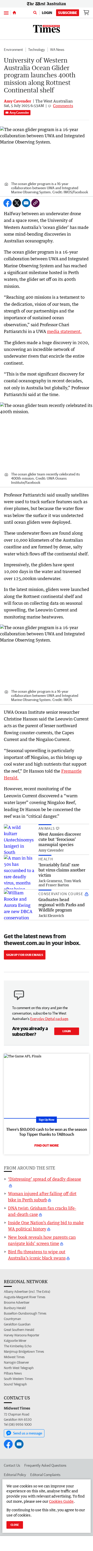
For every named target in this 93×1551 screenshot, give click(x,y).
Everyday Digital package (49, 1019)
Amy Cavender (19, 112)
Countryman (12, 1319)
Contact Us (12, 1465)
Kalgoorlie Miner (15, 1341)
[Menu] (6, 13)
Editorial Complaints (45, 1475)
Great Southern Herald (19, 1330)
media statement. (64, 331)
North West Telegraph (19, 1368)
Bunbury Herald (15, 1308)
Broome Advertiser (16, 1302)
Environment (13, 49)
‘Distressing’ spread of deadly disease (44, 1179)
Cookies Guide (61, 1501)
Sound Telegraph (15, 1384)
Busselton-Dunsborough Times (25, 1313)
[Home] (14, 13)
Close (15, 1524)
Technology (36, 49)
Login (47, 13)
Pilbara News (13, 1373)
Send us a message (27, 1433)
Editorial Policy (15, 1475)
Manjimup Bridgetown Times (24, 1351)
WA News (57, 49)
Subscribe (67, 13)
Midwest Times (14, 1357)
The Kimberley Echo (18, 1346)
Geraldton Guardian (17, 1324)
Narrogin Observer (16, 1362)
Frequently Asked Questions (45, 1465)
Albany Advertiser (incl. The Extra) (27, 1292)
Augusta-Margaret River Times (24, 1297)
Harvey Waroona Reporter (21, 1335)
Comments (63, 105)
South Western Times (18, 1379)
